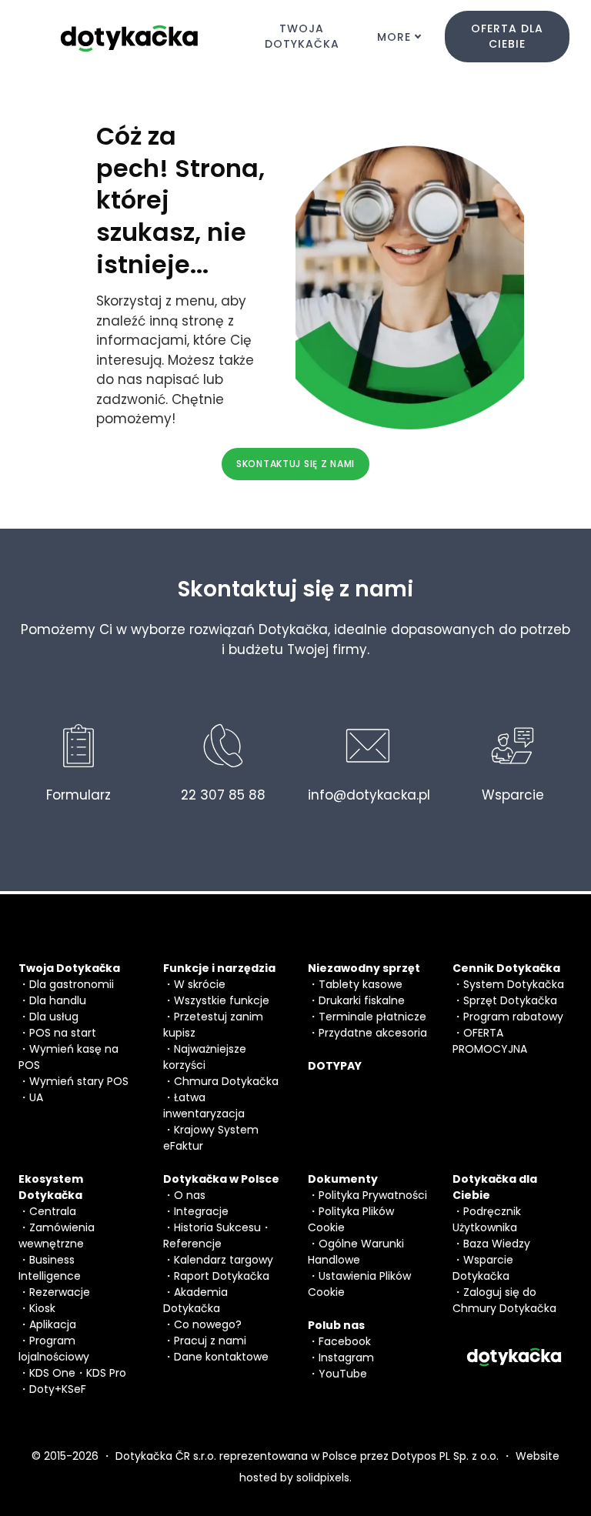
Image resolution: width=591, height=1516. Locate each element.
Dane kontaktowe (221, 1356)
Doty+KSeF (57, 1389)
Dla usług (53, 1016)
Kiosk (42, 1308)
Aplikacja (52, 1324)
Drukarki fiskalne (362, 1000)
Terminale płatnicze (372, 1016)
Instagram (346, 1357)
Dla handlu (57, 1000)
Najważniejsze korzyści (204, 1057)
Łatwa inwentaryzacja (204, 1105)
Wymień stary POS (79, 1081)
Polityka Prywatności (373, 1195)
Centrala (52, 1211)
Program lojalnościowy (53, 1348)
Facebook (345, 1341)
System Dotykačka (513, 984)
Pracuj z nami (210, 1340)
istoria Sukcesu (221, 1227)
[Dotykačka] (130, 37)
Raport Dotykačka (221, 1276)
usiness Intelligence (49, 1268)
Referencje (192, 1243)
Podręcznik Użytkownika (486, 1219)
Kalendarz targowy (223, 1259)
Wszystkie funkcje (221, 1000)
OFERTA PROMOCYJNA (489, 1041)
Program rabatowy (513, 1016)
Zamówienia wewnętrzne (56, 1235)
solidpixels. (324, 1477)
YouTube (343, 1373)
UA (36, 1097)
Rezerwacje (59, 1292)
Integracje (201, 1211)
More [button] (394, 37)
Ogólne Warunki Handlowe (356, 1251)
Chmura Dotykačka (226, 1081)
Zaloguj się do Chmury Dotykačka (504, 1300)
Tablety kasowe (360, 984)
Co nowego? (208, 1324)
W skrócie (199, 984)
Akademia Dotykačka (195, 1300)
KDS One (52, 1373)
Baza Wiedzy (496, 1243)
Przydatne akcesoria (373, 1032)
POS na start (62, 1032)
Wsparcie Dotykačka (482, 1268)
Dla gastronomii (71, 984)
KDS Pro (106, 1373)
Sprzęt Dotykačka (510, 1000)
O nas (189, 1195)
